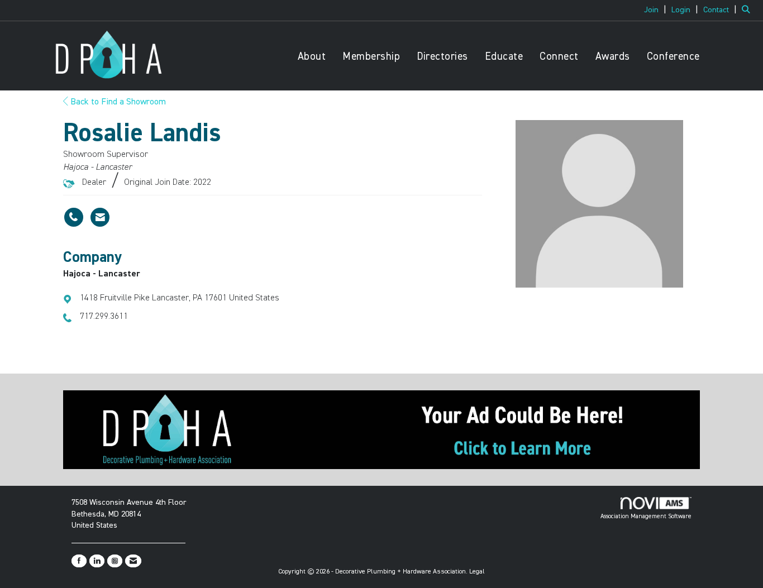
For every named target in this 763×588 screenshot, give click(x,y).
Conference (673, 56)
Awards (612, 56)
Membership (371, 56)
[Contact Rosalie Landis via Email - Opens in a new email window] (100, 217)
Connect (559, 56)
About (312, 56)
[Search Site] (748, 10)
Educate (504, 56)
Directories (442, 56)
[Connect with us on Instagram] (114, 560)
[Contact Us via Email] (133, 560)
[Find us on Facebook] (79, 560)
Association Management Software (646, 516)
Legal (477, 571)
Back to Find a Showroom (117, 102)
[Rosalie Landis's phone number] (73, 217)
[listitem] (656, 10)
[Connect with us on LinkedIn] (96, 560)
